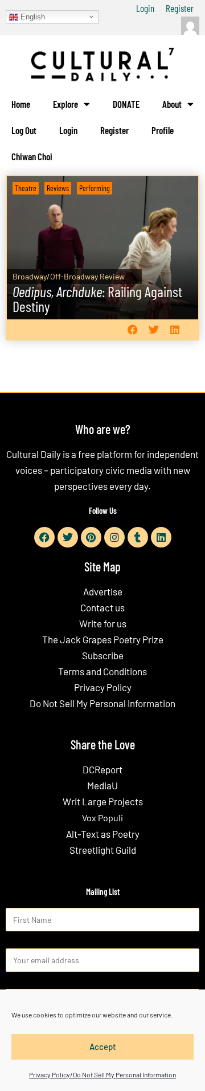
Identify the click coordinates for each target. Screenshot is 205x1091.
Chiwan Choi (31, 156)
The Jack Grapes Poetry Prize (102, 639)
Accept (102, 1046)
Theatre (25, 188)
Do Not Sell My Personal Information (102, 703)
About (172, 103)
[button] (132, 330)
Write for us (102, 623)
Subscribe (103, 655)
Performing (94, 188)
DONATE (126, 103)
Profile (162, 130)
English (31, 16)
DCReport (102, 769)
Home (20, 103)
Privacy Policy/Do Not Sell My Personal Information (102, 1074)
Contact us (102, 607)
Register (180, 8)
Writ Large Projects (103, 801)
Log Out (23, 130)
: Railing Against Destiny (97, 298)
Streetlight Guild (102, 849)
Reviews (58, 188)
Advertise (102, 591)
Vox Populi (102, 817)
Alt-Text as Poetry (103, 833)
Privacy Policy (103, 687)
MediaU (102, 785)
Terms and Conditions (102, 671)
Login (145, 8)
